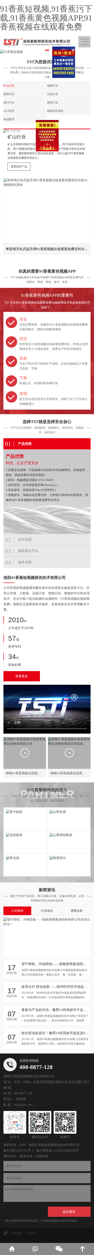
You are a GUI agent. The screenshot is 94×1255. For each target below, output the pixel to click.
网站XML (10, 1156)
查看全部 (77, 910)
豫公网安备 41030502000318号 (57, 1150)
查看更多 (21, 676)
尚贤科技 (42, 1156)
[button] (47, 50)
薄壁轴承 (16, 1233)
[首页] (12, 1249)
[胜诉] (66, 46)
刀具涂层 (31, 1233)
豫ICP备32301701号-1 (18, 1150)
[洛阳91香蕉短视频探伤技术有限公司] (36, 42)
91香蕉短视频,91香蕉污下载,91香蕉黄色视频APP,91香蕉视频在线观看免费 (46, 17)
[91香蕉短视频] (47, 52)
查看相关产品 (19, 166)
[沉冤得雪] (50, 157)
